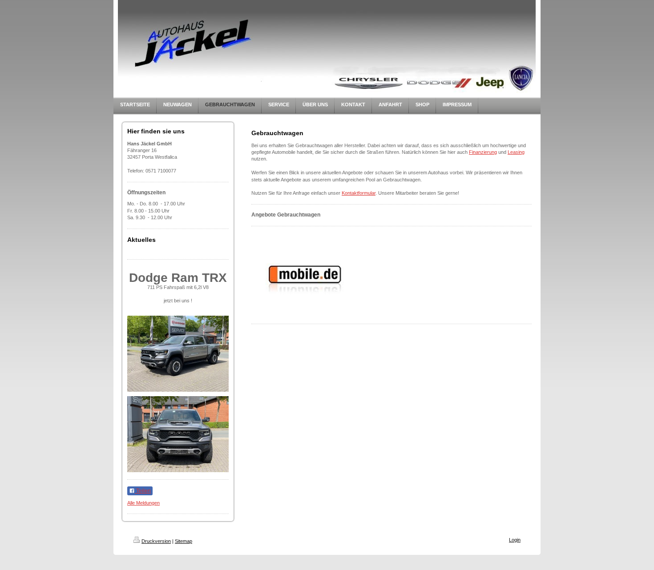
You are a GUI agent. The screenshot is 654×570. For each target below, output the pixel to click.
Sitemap (183, 541)
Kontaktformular (358, 193)
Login (515, 539)
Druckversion (156, 541)
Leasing (516, 152)
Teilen (143, 491)
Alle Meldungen (143, 503)
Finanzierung (483, 152)
